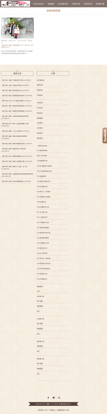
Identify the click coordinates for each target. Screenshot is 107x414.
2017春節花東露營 (43, 227)
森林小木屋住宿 (42, 155)
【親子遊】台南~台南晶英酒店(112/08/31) (15, 85)
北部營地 (40, 123)
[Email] (59, 398)
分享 (38, 291)
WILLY (47, 410)
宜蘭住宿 (40, 85)
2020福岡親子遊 (42, 161)
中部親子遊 (88, 4)
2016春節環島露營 (43, 238)
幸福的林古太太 (65, 404)
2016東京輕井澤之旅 (43, 233)
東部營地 (40, 138)
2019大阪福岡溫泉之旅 (44, 171)
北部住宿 (40, 102)
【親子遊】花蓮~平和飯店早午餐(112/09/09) (16, 80)
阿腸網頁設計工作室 (63, 410)
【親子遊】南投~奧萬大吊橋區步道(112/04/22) (16, 161)
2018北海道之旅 (42, 186)
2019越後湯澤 (41, 176)
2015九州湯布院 (42, 253)
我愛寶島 (40, 286)
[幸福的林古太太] (15, 4)
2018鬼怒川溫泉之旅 (43, 181)
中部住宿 (40, 108)
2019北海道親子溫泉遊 (44, 166)
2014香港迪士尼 (42, 274)
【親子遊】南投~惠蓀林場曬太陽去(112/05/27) (16, 143)
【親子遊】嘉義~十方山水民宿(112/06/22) (15, 131)
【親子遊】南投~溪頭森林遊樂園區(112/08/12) (16, 111)
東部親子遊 (40, 359)
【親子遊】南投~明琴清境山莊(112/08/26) (15, 90)
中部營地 (40, 128)
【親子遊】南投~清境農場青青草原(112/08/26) (16, 95)
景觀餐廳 (4, 40)
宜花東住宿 (40, 80)
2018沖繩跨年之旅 (43, 207)
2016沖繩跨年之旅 (43, 243)
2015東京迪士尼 (42, 248)
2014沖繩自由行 (42, 279)
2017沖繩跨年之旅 (43, 222)
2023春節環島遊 (42, 150)
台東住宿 (40, 95)
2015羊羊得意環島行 (43, 268)
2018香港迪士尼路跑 (43, 197)
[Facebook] (48, 397)
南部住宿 (40, 113)
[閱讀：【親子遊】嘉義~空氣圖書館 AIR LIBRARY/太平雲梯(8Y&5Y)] (17, 38)
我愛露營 (51, 4)
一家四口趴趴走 (38, 4)
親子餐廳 (40, 301)
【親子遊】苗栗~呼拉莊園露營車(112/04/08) (16, 181)
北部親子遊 (76, 4)
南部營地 (40, 133)
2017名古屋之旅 (42, 212)
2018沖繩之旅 (41, 202)
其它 (38, 311)
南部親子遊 (100, 4)
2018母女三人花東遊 (43, 191)
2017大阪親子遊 (42, 217)
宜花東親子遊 (63, 4)
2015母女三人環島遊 (43, 258)
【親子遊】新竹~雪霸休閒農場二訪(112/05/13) (16, 156)
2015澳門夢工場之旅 (43, 263)
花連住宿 (40, 90)
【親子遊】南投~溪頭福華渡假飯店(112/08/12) (16, 106)
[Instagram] (53, 398)
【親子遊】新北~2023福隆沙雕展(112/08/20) (16, 100)
